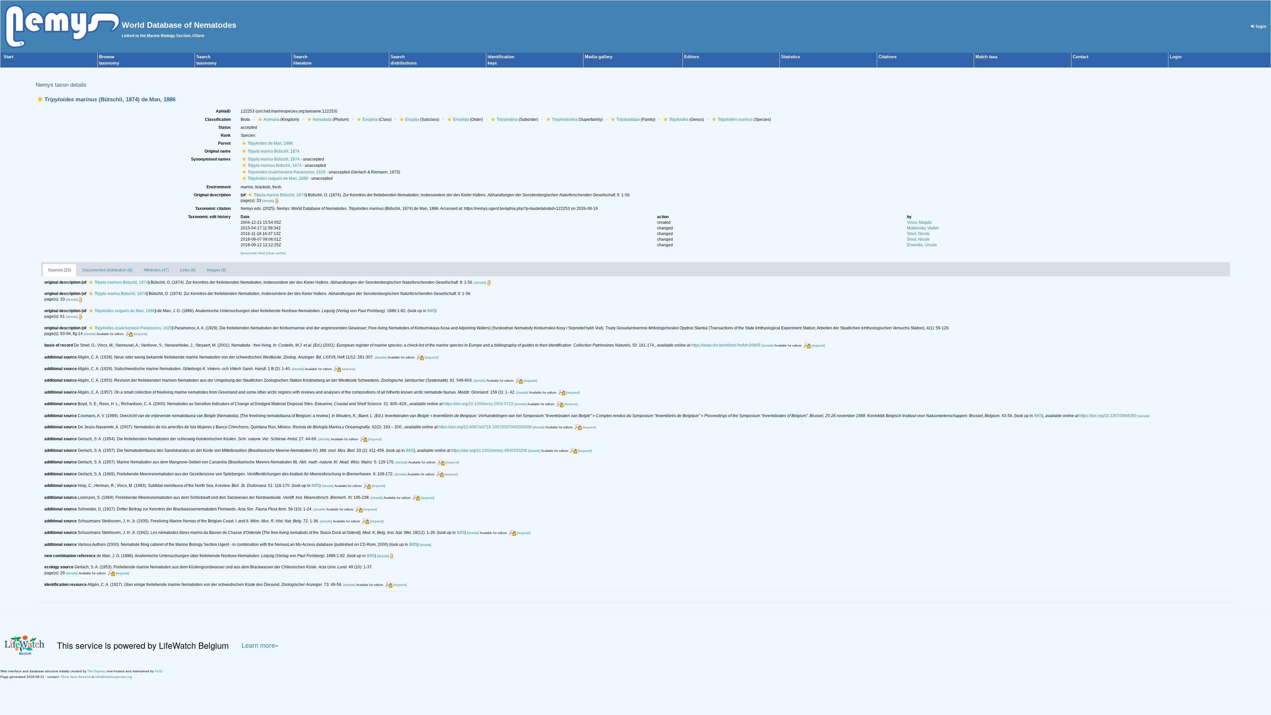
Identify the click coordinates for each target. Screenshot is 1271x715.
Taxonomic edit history (209, 217)
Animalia (271, 119)
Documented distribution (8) (107, 270)
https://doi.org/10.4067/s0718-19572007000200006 (485, 427)
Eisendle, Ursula (922, 245)
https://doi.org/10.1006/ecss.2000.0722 (478, 404)
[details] (268, 201)
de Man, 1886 (270, 143)
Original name (218, 151)
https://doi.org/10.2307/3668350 (1108, 415)
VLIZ (158, 671)
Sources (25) (59, 270)
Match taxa (986, 56)
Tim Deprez (96, 671)
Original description (212, 195)
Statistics (790, 56)
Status (224, 127)
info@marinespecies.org (113, 677)
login (1260, 26)
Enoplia (412, 119)
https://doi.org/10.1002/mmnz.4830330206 (489, 450)
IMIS (431, 311)
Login (1176, 56)
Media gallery (598, 56)
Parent (224, 143)
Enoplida (461, 119)
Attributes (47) (156, 270)
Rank (226, 135)
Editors (691, 56)
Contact (1080, 56)
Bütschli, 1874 (274, 151)
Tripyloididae (628, 119)
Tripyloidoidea (565, 119)
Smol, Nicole (918, 233)
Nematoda (322, 119)
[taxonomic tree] (253, 253)
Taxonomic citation (213, 208)
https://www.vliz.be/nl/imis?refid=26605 (726, 345)
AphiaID (223, 111)
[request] (140, 334)
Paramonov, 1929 (286, 172)
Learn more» (260, 645)
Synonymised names (211, 159)
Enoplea (370, 119)
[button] (40, 99)
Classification (218, 119)
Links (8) (188, 270)
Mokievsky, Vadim (923, 228)
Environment (219, 187)
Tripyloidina (507, 119)
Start (8, 56)
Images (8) (216, 270)
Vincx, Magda (919, 222)
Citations (887, 56)
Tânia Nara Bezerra (75, 677)
